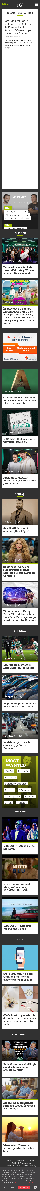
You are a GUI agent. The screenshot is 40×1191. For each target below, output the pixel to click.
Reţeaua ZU (21, 1161)
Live (6, 4)
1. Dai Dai (9, 771)
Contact (31, 1161)
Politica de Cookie (13, 1166)
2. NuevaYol (23, 771)
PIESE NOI (20, 811)
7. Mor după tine (12, 796)
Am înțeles (25, 1187)
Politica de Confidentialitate (21, 1163)
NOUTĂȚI (20, 494)
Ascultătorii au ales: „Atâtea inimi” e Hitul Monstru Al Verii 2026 (17, 215)
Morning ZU (20, 197)
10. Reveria (22, 802)
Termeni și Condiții (30, 1166)
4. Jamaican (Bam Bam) (16, 783)
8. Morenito (30, 796)
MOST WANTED (16, 763)
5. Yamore (9, 790)
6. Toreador (24, 790)
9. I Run (8, 802)
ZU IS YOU (20, 233)
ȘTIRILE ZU (20, 630)
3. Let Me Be (10, 777)
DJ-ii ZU (8, 1161)
